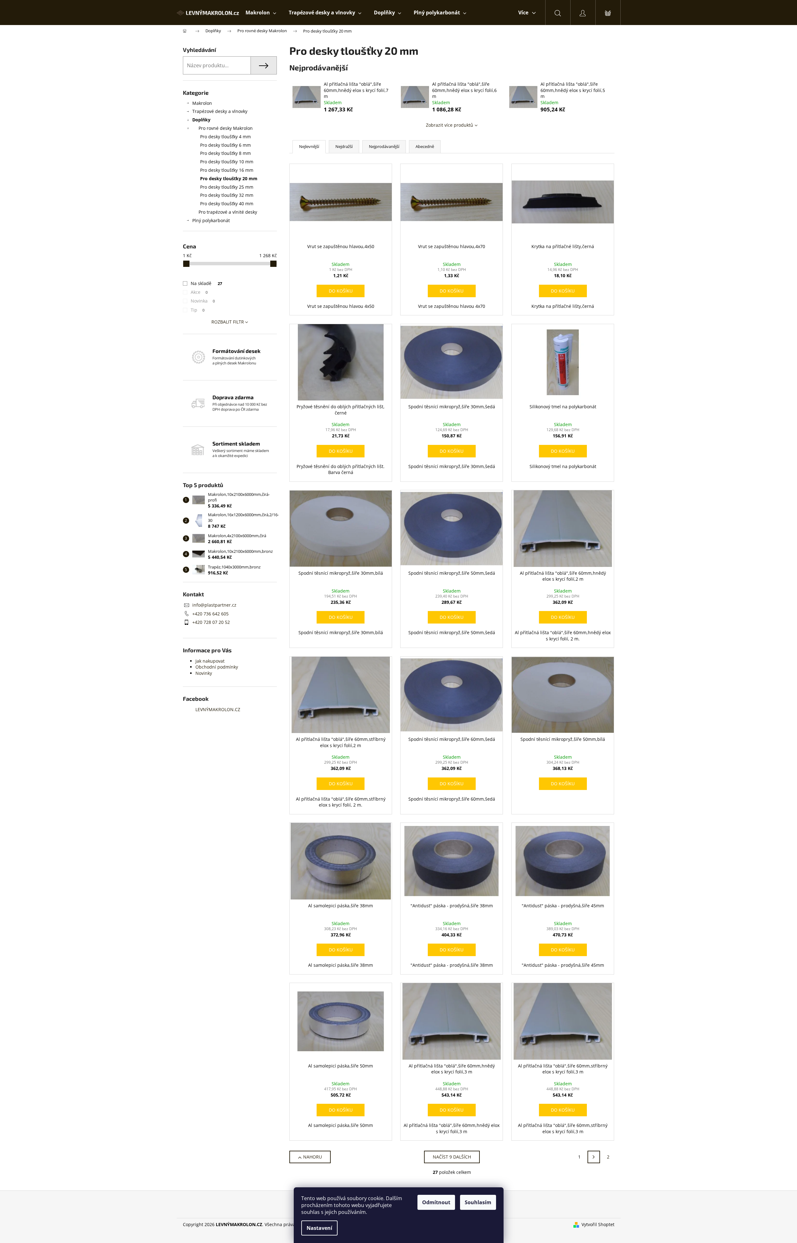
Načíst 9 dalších (452, 1157)
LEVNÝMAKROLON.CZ (217, 709)
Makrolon (202, 103)
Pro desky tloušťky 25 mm (226, 187)
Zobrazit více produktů (449, 125)
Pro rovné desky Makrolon (226, 128)
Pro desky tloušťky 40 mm (226, 203)
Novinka (203, 301)
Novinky (203, 673)
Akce (199, 292)
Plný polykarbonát (211, 220)
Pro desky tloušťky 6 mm (225, 145)
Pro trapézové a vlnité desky (228, 212)
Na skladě (206, 283)
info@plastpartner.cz (214, 605)
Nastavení (319, 1228)
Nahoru (312, 1157)
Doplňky (201, 120)
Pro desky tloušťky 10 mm (226, 162)
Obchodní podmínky (216, 667)
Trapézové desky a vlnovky (219, 111)
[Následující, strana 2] (593, 1157)
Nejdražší (344, 146)
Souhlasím (478, 1202)
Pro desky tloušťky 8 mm (225, 153)
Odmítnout (436, 1202)
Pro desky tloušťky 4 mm (225, 137)
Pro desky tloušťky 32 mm (226, 195)
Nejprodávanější (384, 146)
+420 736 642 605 (210, 614)
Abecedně (425, 146)
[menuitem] (260, 12)
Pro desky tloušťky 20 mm (228, 178)
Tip (198, 310)
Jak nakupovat (210, 661)
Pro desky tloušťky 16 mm (226, 170)
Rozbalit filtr (227, 322)
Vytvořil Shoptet (598, 1224)
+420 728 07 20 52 (211, 622)
